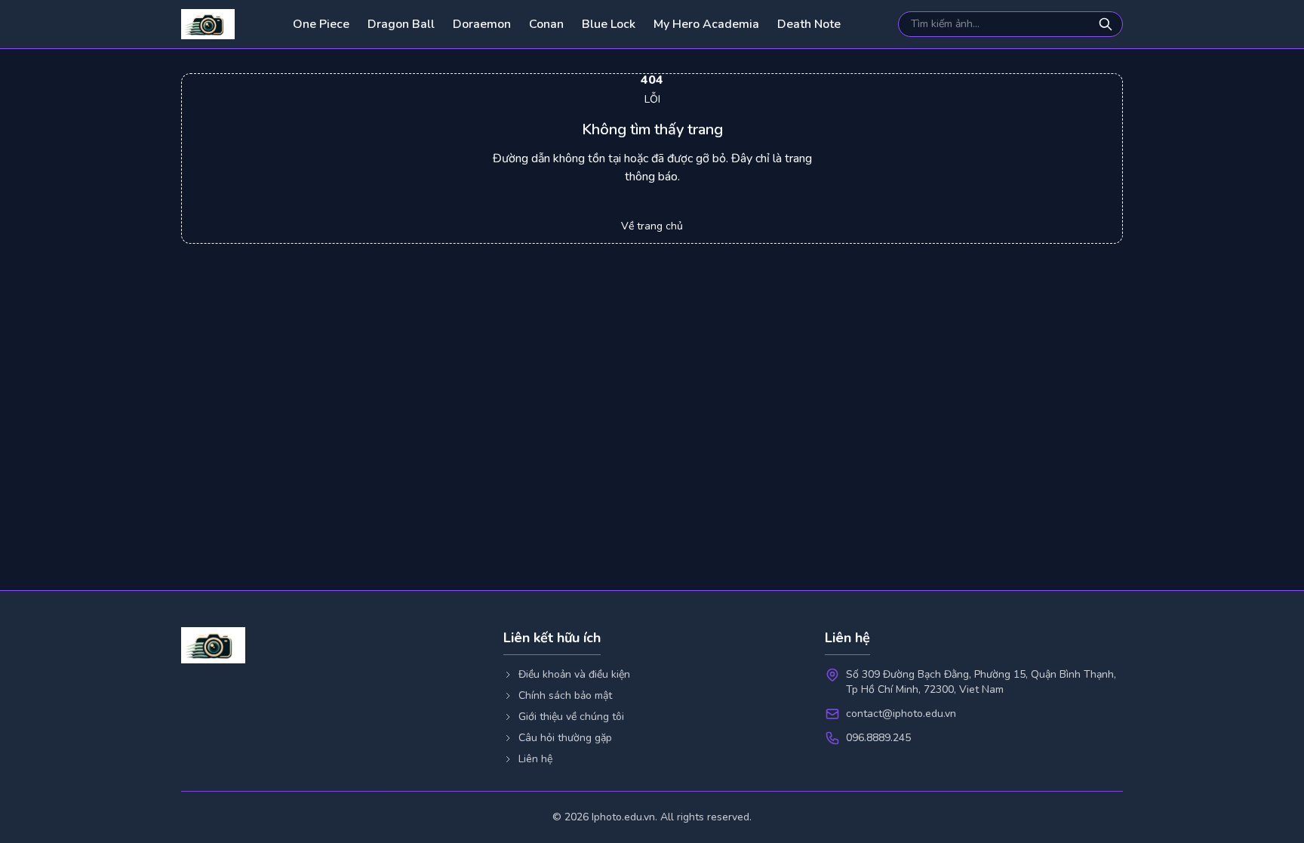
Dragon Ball (401, 24)
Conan (546, 24)
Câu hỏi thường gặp (565, 738)
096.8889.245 (878, 738)
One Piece (321, 24)
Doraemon (482, 24)
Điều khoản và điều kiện (574, 674)
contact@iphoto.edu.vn (901, 713)
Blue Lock (608, 24)
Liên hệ (535, 759)
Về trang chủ (652, 226)
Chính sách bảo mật (565, 695)
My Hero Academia (706, 24)
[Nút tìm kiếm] (1107, 24)
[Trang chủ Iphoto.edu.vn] (208, 24)
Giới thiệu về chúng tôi (571, 716)
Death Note (809, 24)
